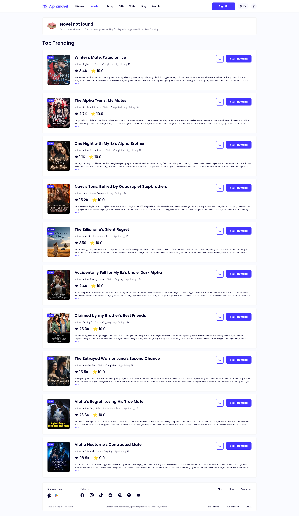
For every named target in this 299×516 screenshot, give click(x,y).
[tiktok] (101, 495)
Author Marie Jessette (93, 279)
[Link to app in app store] (49, 495)
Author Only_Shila (91, 408)
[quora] (120, 495)
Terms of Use (213, 506)
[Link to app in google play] (56, 495)
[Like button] (220, 58)
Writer (132, 6)
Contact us (246, 489)
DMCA (249, 506)
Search (156, 6)
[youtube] (138, 495)
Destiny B (87, 322)
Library (110, 6)
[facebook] (82, 495)
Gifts (121, 6)
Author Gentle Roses (93, 150)
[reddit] (110, 495)
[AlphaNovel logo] (55, 6)
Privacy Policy (232, 506)
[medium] (129, 495)
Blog (144, 6)
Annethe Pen (89, 365)
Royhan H (87, 64)
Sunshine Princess (92, 107)
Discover (80, 6)
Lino (85, 193)
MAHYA (86, 236)
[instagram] (92, 495)
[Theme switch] (254, 6)
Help (232, 489)
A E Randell (88, 451)
